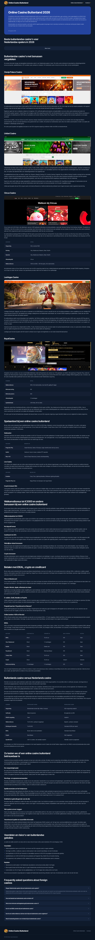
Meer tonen (47, 48)
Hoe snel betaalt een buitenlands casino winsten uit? (19, 898)
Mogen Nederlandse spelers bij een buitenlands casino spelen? (22, 888)
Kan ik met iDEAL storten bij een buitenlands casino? (19, 908)
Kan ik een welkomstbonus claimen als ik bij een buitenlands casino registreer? (27, 913)
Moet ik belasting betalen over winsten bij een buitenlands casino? (23, 918)
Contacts (87, 2)
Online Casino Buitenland (76, 2)
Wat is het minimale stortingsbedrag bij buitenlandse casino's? (22, 903)
